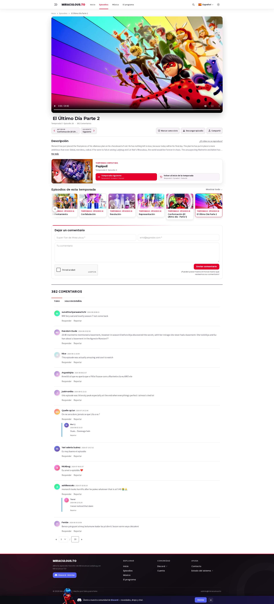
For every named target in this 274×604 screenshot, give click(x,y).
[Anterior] (55, 209)
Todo (57, 301)
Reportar (78, 320)
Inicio (92, 4)
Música (115, 4)
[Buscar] (193, 4)
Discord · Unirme (66, 575)
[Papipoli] (72, 171)
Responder (66, 320)
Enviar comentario (206, 266)
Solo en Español (73, 301)
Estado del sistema (202, 570)
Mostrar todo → (214, 189)
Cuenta (161, 570)
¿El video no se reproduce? (211, 141)
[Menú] (56, 4)
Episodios (103, 4)
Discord (162, 566)
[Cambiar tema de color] (218, 4)
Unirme (200, 600)
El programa (128, 4)
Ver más (55, 154)
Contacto (196, 566)
